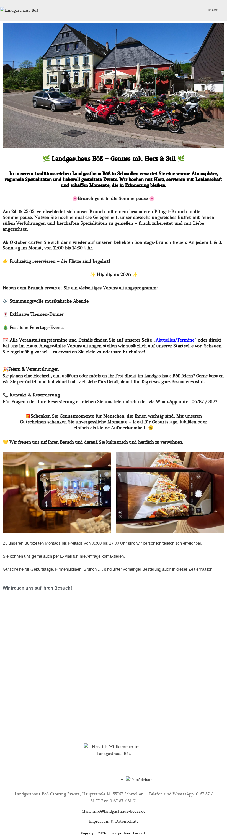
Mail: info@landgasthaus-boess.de (113, 811)
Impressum (99, 821)
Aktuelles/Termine (175, 340)
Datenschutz (126, 821)
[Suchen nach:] (223, 10)
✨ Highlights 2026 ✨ (114, 274)
